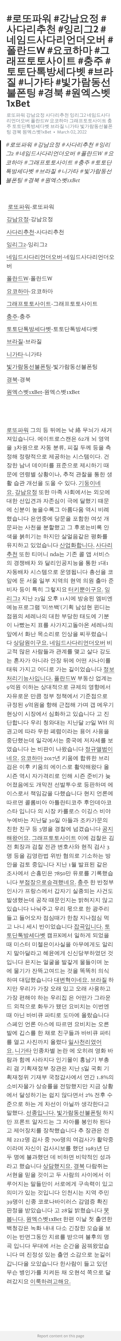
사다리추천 (20, 232)
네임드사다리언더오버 (34, 257)
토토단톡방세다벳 (29, 329)
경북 (12, 379)
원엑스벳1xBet (24, 392)
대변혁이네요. (71, 979)
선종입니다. (41, 1112)
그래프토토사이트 (29, 303)
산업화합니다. (77, 545)
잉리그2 (16, 244)
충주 (12, 316)
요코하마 (18, 291)
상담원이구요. (30, 642)
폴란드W (18, 278)
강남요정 (18, 219)
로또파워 (19, 206)
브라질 (15, 341)
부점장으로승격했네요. (47, 882)
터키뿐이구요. (85, 589)
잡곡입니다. (88, 926)
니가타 (15, 354)
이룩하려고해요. (50, 1281)
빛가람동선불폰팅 (29, 366)
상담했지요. (57, 1166)
